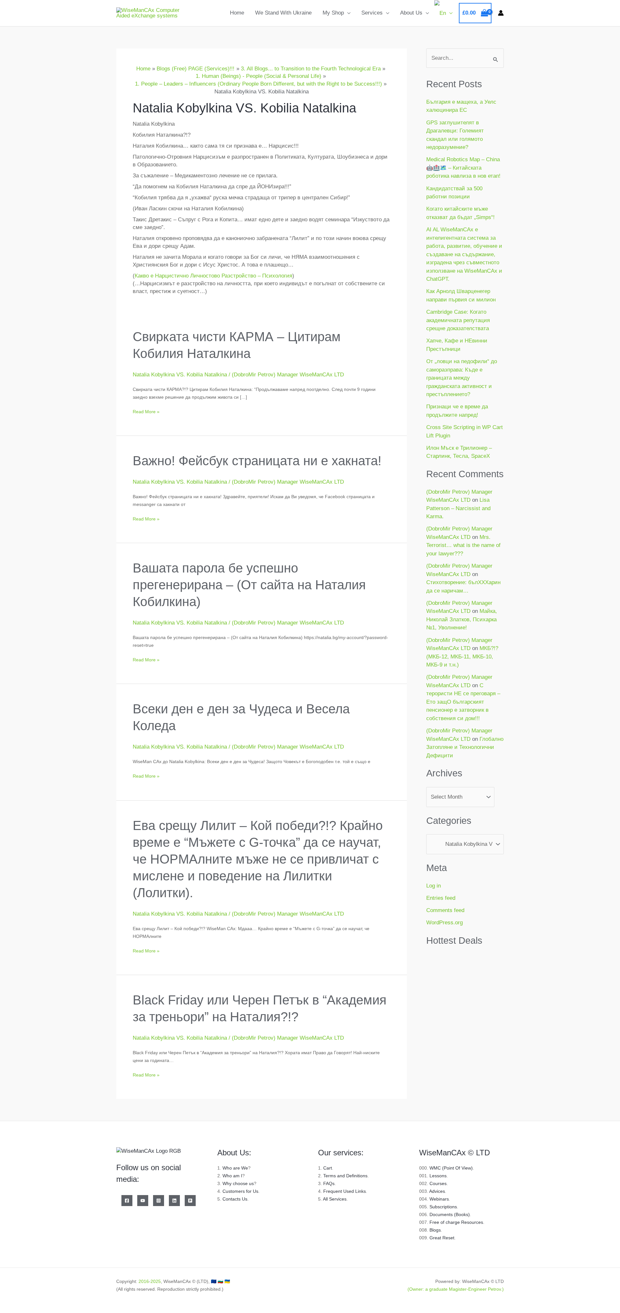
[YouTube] (142, 1200)
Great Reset (441, 1237)
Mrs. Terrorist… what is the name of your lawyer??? (463, 545)
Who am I (232, 1175)
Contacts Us (234, 1199)
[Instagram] (158, 1200)
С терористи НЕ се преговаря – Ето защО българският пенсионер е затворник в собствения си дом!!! (463, 701)
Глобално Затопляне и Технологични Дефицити (464, 747)
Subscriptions (443, 1206)
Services (372, 13)
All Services (334, 1199)
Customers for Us (240, 1191)
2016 (144, 1281)
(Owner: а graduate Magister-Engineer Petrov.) (456, 1289)
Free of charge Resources (456, 1222)
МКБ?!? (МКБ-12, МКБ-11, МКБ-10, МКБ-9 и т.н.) (462, 656)
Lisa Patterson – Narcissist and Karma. (458, 508)
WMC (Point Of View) (451, 1168)
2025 (155, 1281)
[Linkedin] (174, 1200)
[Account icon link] (501, 13)
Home (237, 13)
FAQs (329, 1183)
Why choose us (238, 1183)
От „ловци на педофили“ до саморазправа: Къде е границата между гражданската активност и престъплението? (461, 377)
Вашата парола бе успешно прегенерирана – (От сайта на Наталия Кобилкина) (249, 585)
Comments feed (445, 910)
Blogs (435, 1230)
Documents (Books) (449, 1214)
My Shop (333, 13)
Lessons (438, 1175)
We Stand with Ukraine (283, 13)
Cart (327, 1168)
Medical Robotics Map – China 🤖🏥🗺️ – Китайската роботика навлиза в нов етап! (463, 167)
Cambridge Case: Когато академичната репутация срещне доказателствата (458, 320)
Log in (433, 886)
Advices (437, 1191)
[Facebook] (126, 1200)
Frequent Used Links (344, 1191)
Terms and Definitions (345, 1175)
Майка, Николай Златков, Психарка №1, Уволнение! (461, 619)
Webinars (439, 1199)
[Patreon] (190, 1200)
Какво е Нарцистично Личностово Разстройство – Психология (213, 276)
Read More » (146, 411)
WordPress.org (444, 922)
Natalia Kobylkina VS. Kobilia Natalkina (180, 375)
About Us (411, 13)
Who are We (235, 1168)
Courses (438, 1183)
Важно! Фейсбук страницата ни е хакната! (257, 461)
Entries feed (440, 898)
